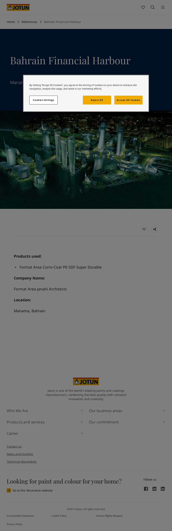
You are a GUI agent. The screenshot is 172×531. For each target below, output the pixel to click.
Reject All (97, 99)
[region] (86, 93)
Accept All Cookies (128, 99)
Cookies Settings (43, 99)
